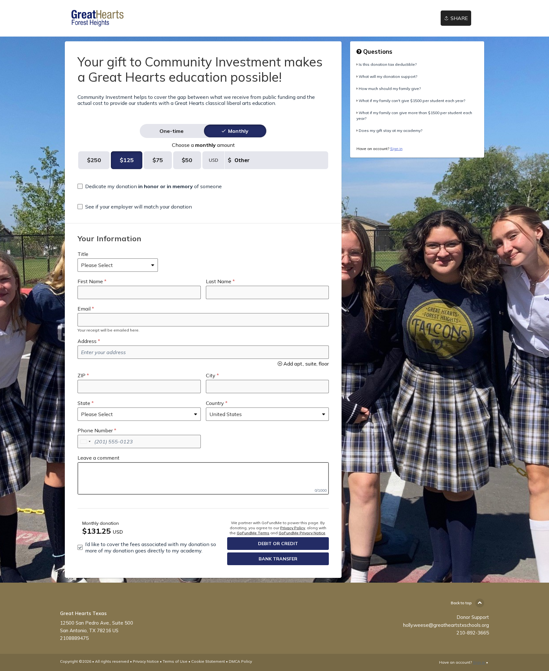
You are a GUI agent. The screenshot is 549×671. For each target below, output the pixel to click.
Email (84, 308)
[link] (97, 18)
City (210, 375)
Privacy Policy (292, 527)
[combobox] (85, 441)
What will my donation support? (388, 76)
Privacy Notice (146, 661)
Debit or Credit (278, 543)
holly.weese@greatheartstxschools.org (446, 625)
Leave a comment (98, 458)
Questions (377, 51)
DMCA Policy (240, 661)
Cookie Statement (208, 661)
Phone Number (95, 430)
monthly (238, 131)
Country (215, 403)
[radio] (171, 131)
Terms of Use (175, 661)
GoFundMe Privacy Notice (302, 533)
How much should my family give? (390, 88)
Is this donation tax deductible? (388, 64)
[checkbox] (150, 186)
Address (87, 341)
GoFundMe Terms (253, 533)
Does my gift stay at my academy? (390, 130)
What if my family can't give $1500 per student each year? (412, 100)
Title (83, 254)
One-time (171, 131)
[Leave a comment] (203, 478)
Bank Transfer (278, 559)
